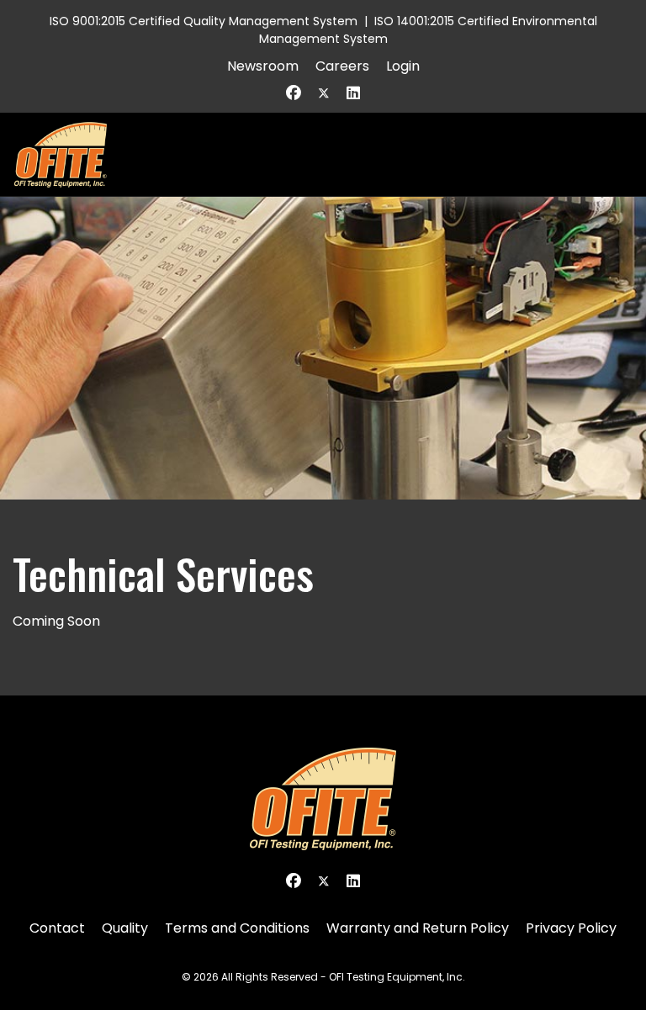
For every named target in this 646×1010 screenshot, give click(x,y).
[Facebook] (293, 92)
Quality (125, 928)
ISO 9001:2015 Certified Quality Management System (203, 21)
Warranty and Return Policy (417, 928)
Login (403, 66)
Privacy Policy (571, 928)
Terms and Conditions (237, 928)
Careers (342, 66)
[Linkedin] (353, 92)
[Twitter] (324, 92)
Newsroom (263, 66)
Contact (57, 928)
